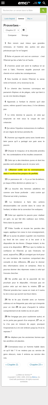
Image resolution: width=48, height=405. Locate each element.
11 (6, 160)
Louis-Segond (10, 19)
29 (6, 346)
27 (37, 320)
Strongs (24, 35)
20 (20, 254)
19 (24, 247)
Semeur (21, 19)
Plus (29, 19)
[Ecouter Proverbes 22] (23, 30)
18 (4, 236)
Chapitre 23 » (36, 364)
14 (6, 188)
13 (6, 179)
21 (29, 262)
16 (6, 215)
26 (6, 316)
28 (6, 337)
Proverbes (11, 25)
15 (6, 202)
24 (6, 299)
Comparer (12, 35)
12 (6, 170)
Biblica (34, 377)
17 (6, 228)
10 (6, 151)
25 (17, 307)
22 (6, 279)
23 (39, 286)
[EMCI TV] (24, 3)
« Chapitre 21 (11, 364)
